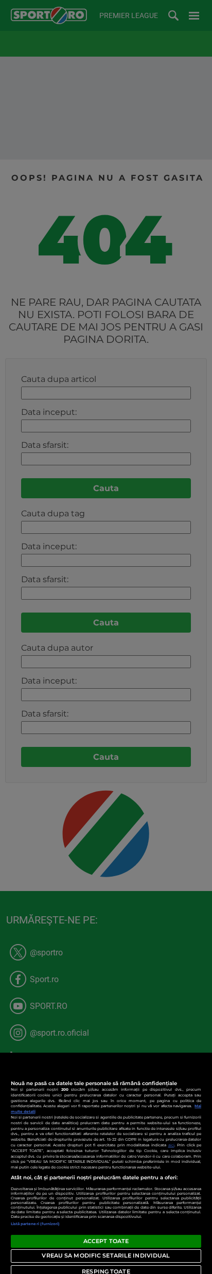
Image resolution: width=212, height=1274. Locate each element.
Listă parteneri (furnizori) (35, 1223)
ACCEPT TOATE (106, 1241)
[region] (106, 1163)
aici (171, 1145)
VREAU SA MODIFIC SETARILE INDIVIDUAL (106, 1255)
